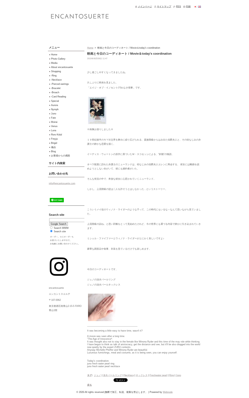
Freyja (54, 138)
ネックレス (142, 375)
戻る (89, 385)
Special (55, 101)
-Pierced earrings (60, 84)
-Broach (55, 92)
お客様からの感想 (60, 155)
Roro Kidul (56, 134)
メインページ (145, 6)
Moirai (54, 122)
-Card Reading (58, 96)
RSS (178, 6)
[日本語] (195, 6)
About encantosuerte (62, 67)
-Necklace (56, 79)
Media (54, 63)
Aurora (54, 105)
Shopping (56, 71)
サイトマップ (164, 6)
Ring (171, 375)
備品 (53, 147)
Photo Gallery (58, 58)
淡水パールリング (112, 375)
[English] (199, 6)
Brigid (54, 143)
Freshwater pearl (158, 375)
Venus (54, 126)
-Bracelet (56, 88)
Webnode (168, 392)
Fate (53, 117)
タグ (89, 375)
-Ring (54, 75)
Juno (178, 375)
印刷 (188, 6)
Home (90, 47)
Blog (53, 151)
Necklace (129, 375)
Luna (53, 130)
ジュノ (97, 375)
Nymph (55, 109)
